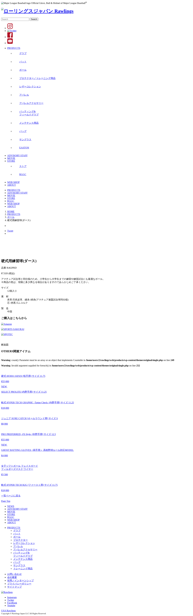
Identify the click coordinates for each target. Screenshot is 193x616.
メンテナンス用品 (23, 559)
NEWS (10, 506)
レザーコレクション (24, 543)
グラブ (17, 530)
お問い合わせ (14, 574)
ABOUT (11, 185)
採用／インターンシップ (20, 580)
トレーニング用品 (23, 568)
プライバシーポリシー (19, 583)
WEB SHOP (13, 182)
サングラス (19, 565)
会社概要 (12, 577)
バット (17, 533)
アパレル (18, 546)
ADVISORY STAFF (17, 155)
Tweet (10, 231)
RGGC (10, 201)
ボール (17, 537)
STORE (11, 161)
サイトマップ (14, 587)
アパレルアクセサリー (25, 549)
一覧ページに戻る (11, 495)
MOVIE (11, 158)
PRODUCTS (13, 48)
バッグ (17, 562)
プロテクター (20, 540)
